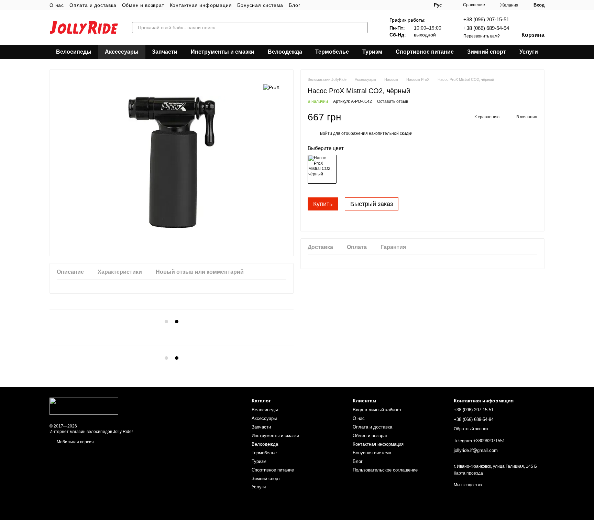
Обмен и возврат (143, 5)
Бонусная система (260, 5)
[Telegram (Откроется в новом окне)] (414, 5)
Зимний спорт (486, 52)
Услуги (528, 52)
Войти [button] (326, 133)
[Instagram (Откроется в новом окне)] (390, 5)
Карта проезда (468, 473)
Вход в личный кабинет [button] (377, 409)
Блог (294, 5)
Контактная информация (201, 5)
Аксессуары (122, 52)
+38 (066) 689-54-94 (486, 28)
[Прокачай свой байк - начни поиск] (361, 27)
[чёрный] (322, 169)
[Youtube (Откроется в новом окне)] (406, 5)
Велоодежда (285, 52)
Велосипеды (73, 52)
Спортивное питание (425, 52)
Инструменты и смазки (222, 52)
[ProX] (271, 87)
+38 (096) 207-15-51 (486, 19)
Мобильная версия (75, 442)
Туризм (372, 52)
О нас (57, 5)
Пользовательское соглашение (385, 470)
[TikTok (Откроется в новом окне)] (398, 5)
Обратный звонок (471, 428)
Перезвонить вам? (481, 36)
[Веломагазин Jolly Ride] (84, 405)
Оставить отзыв (392, 101)
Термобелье (332, 52)
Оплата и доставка (93, 5)
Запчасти (164, 52)
